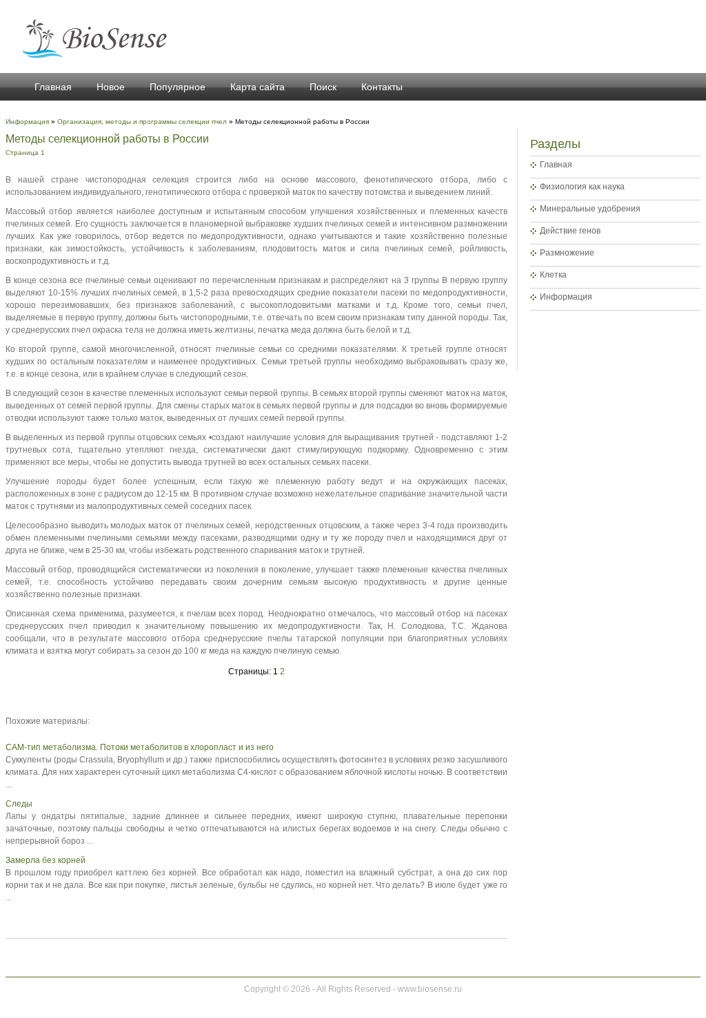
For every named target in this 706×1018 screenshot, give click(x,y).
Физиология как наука (582, 186)
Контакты (382, 86)
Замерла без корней (45, 860)
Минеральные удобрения (590, 209)
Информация (566, 297)
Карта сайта (257, 86)
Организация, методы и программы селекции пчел (142, 121)
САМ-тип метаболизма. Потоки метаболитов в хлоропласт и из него (140, 747)
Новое (111, 86)
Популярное (177, 86)
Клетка (553, 275)
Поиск (323, 86)
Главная (53, 86)
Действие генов (570, 231)
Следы (19, 804)
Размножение (567, 253)
